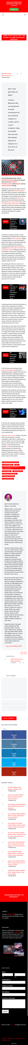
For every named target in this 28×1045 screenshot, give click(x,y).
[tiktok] (13, 921)
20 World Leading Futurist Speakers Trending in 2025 (15, 788)
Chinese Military (7, 471)
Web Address (6, 992)
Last (15, 976)
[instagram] (6, 921)
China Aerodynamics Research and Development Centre (11, 468)
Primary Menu (25, 15)
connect (9, 184)
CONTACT (4, 1038)
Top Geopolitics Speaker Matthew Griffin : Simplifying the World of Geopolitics (17, 806)
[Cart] (3, 15)
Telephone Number (7, 986)
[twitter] (16, 921)
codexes (4, 185)
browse (10, 185)
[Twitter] (4, 483)
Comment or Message (9, 998)
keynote (18, 184)
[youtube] (20, 921)
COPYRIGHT (11, 1038)
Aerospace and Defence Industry (11, 462)
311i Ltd (13, 1024)
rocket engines (15, 203)
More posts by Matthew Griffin (14, 646)
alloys (8, 202)
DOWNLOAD (14, 9)
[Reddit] (13, 483)
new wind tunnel (17, 238)
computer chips (14, 202)
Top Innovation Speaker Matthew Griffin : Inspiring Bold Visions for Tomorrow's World (16, 862)
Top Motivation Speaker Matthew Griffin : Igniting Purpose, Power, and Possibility (16, 872)
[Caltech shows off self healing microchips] (7, 661)
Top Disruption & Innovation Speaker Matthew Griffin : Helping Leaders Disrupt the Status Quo (16, 825)
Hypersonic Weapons (8, 478)
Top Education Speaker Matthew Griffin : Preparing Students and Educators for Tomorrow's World (16, 844)
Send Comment (9, 718)
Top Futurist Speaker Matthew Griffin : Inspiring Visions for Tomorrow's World (16, 796)
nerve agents (5, 203)
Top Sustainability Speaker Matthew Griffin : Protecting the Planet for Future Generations (16, 853)
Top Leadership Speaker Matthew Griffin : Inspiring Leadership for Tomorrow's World (16, 815)
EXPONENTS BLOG (20, 1038)
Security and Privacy (7, 75)
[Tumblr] (9, 483)
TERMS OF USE (6, 1040)
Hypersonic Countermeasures (10, 473)
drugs (22, 202)
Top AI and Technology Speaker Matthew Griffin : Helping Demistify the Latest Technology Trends (17, 834)
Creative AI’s (20, 198)
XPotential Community (7, 180)
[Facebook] (2, 483)
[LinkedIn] (11, 483)
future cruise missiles (9, 435)
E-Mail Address (6, 979)
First (3, 976)
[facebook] (3, 921)
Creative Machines (18, 471)
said (7, 446)
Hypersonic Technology (9, 476)
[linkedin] (10, 921)
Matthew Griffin (7, 73)
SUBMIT (5, 1011)
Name (4, 972)
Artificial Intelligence (19, 190)
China (17, 464)
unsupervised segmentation (9, 370)
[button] (22, 653)
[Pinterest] (7, 483)
